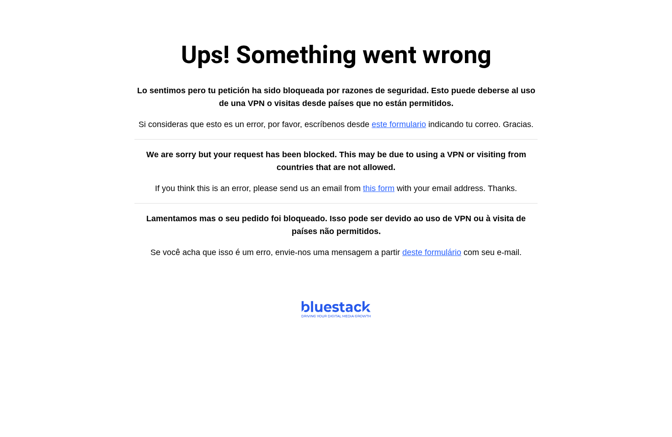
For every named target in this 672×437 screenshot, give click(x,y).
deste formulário (431, 252)
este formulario (399, 124)
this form (379, 188)
